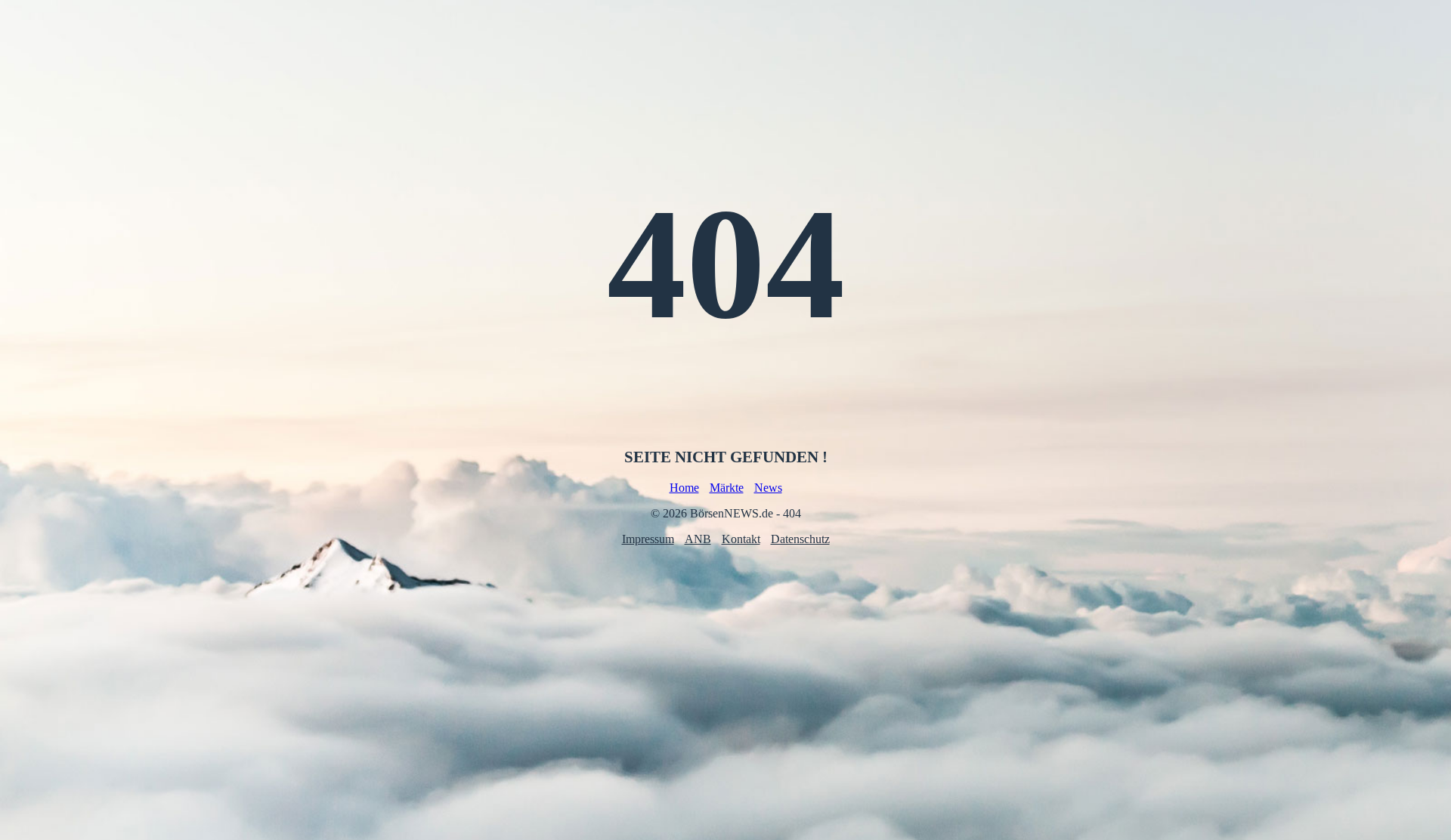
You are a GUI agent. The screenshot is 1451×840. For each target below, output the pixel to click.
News (768, 487)
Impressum (648, 539)
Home (684, 487)
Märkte (727, 487)
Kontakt (741, 539)
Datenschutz (800, 539)
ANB (698, 539)
